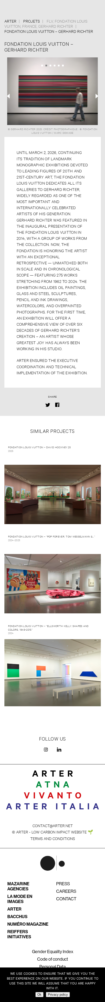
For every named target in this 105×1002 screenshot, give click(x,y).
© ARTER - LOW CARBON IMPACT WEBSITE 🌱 (52, 831)
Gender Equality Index (52, 951)
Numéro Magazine (27, 924)
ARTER (14, 909)
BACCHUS (17, 916)
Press (63, 883)
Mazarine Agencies (18, 886)
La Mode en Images (19, 899)
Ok (39, 994)
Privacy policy (58, 994)
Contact (66, 898)
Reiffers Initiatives (19, 934)
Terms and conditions (52, 838)
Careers (66, 891)
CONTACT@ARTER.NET (52, 825)
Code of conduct (52, 959)
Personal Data (52, 966)
